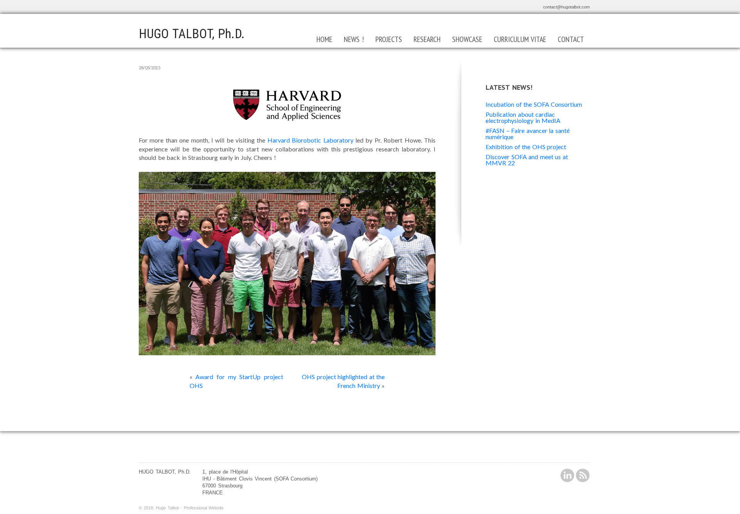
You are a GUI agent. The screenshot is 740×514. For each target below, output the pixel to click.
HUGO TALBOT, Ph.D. (192, 33)
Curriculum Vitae (520, 39)
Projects (388, 39)
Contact (571, 39)
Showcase (467, 39)
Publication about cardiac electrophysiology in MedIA (523, 117)
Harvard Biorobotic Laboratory (310, 140)
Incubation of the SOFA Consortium (534, 104)
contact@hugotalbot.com (566, 7)
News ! (354, 39)
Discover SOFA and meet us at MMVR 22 (527, 159)
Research (427, 39)
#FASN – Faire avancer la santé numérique (528, 133)
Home (324, 39)
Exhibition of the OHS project (526, 146)
